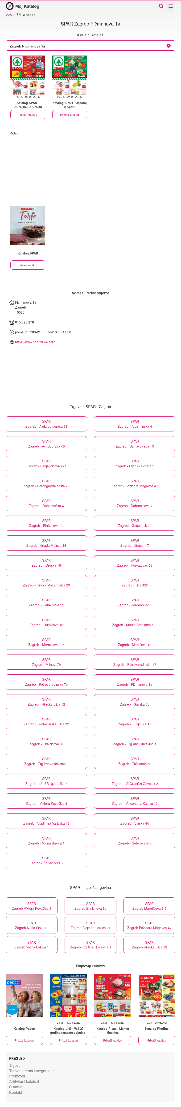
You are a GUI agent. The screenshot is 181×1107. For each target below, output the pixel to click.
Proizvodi (17, 1076)
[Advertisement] (90, 168)
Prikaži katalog (27, 114)
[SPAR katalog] (27, 225)
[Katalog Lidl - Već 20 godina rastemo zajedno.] (68, 995)
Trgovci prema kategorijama (32, 1070)
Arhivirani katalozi (24, 1081)
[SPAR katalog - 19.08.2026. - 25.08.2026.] (69, 75)
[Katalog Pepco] (24, 995)
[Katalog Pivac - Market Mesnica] (112, 995)
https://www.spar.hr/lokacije (35, 342)
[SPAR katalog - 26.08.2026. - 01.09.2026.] (27, 75)
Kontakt (15, 1092)
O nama (15, 1087)
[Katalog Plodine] (157, 995)
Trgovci (15, 1065)
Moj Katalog (27, 6)
